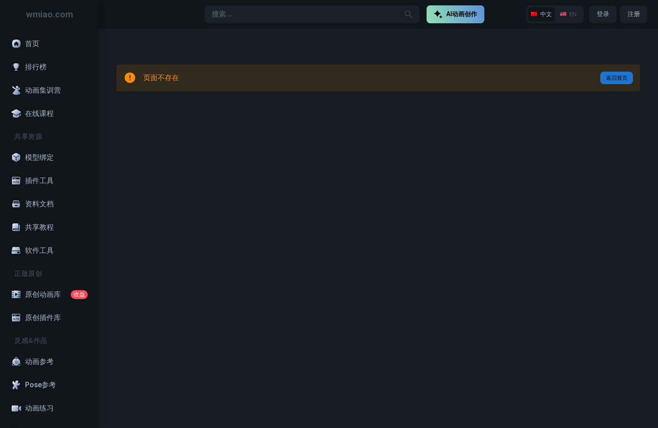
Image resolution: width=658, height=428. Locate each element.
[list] (49, 228)
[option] (49, 44)
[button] (408, 14)
